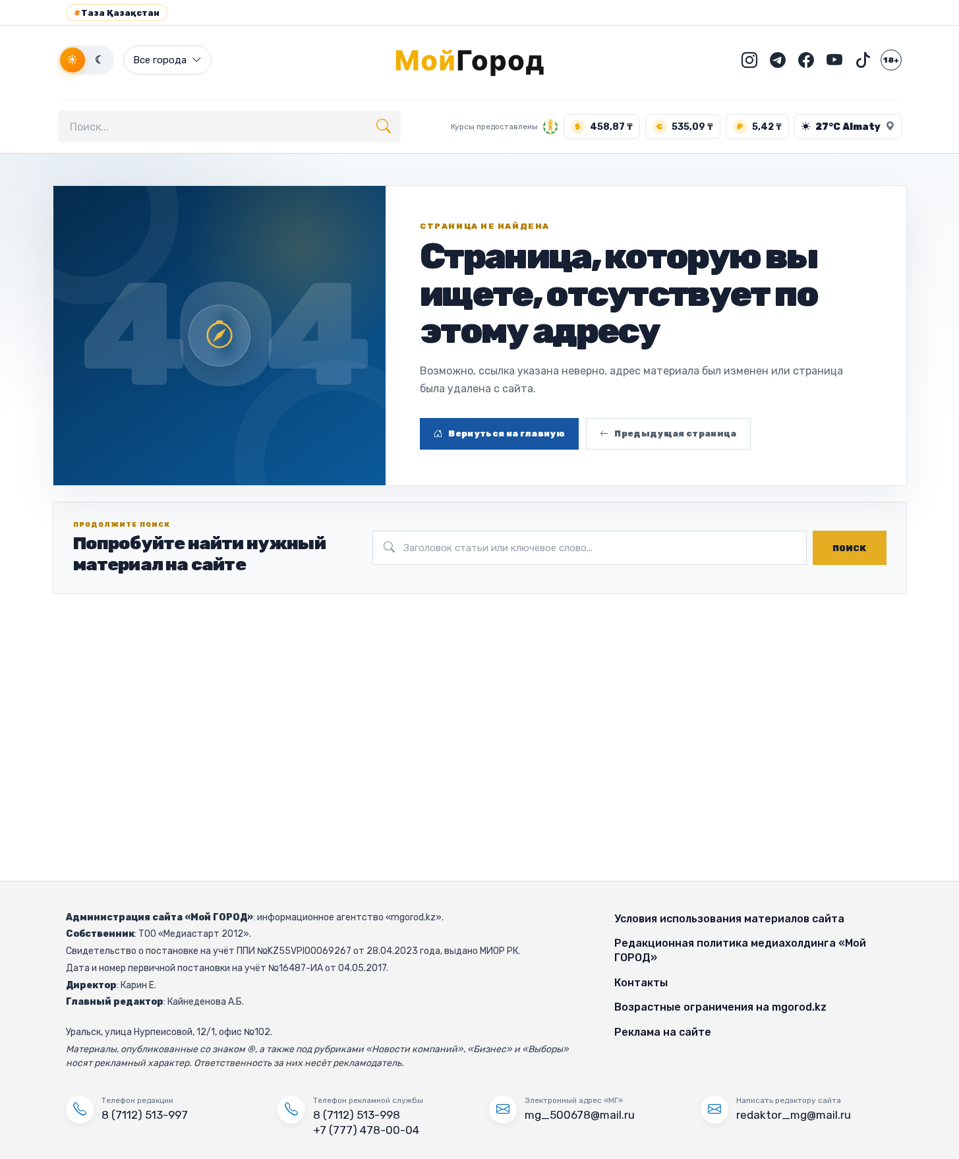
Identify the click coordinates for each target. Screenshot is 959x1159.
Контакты (641, 982)
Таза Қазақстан (117, 13)
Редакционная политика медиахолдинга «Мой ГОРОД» (740, 950)
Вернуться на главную (506, 433)
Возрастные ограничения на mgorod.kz (720, 1007)
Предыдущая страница (675, 433)
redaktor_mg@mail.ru (793, 1114)
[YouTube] (834, 60)
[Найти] (383, 126)
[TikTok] (862, 60)
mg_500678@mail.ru (580, 1114)
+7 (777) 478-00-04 (366, 1130)
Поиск (849, 548)
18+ (891, 60)
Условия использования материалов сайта (729, 918)
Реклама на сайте (662, 1032)
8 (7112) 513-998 (356, 1114)
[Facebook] (806, 60)
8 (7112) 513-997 (145, 1114)
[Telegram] (777, 60)
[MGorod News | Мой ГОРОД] (480, 60)
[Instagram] (749, 60)
